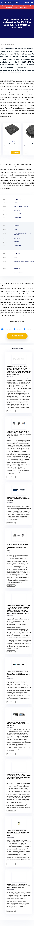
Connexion (29, 2)
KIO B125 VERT (7, 329)
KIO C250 (12, 144)
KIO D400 (28, 329)
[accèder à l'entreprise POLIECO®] (6, 153)
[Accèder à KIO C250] (12, 131)
